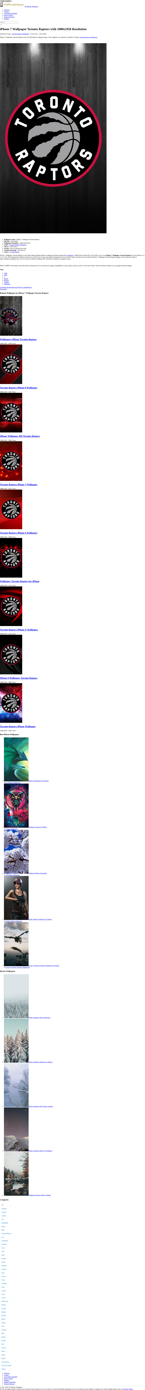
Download (3, 289)
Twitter (2, 287)
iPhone (6, 279)
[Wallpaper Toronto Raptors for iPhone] (11, 577)
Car (2, 1237)
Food (3, 1280)
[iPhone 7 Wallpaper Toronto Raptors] (72, 138)
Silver (3, 1351)
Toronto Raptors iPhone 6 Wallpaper (18, 533)
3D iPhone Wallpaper (31, 6)
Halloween (4, 1301)
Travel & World (6, 1365)
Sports (3, 1358)
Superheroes (5, 1362)
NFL (3, 1326)
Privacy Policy (8, 15)
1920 (5, 275)
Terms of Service (9, 17)
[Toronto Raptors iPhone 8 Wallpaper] (11, 383)
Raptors (6, 280)
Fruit (2, 1287)
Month (3, 1312)
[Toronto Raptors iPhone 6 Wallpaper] (11, 528)
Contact (6, 11)
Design (3, 1258)
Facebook (7, 287)
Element (4, 1266)
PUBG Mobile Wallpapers (14, 921)
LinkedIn (26, 287)
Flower (3, 1276)
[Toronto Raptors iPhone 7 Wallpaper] (11, 480)
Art (2, 1219)
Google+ (20, 287)
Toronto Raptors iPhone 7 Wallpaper (18, 484)
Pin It (30, 287)
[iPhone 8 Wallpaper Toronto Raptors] (11, 674)
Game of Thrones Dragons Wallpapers (18, 967)
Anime (3, 1216)
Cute (2, 1251)
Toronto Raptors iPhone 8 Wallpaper (18, 387)
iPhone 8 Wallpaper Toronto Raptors (18, 678)
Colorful (4, 1244)
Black (3, 1226)
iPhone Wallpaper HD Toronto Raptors (20, 436)
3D (2, 1205)
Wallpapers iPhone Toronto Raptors (18, 339)
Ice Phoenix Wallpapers (13, 782)
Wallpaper (7, 284)
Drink (3, 1262)
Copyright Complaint (10, 13)
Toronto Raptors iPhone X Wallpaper (19, 629)
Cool (3, 1248)
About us (7, 10)
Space (3, 1355)
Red (2, 1344)
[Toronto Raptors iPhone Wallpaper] (11, 722)
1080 (5, 273)
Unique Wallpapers (12, 829)
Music (3, 1319)
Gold (3, 1294)
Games (3, 1290)
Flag (2, 1273)
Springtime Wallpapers (13, 875)
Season (3, 1348)
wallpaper (70, 255)
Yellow (3, 1369)
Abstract (4, 1208)
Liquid (3, 1308)
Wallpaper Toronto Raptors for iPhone (19, 581)
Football (4, 1283)
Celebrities (4, 1241)
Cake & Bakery (6, 1233)
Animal (3, 1212)
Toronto (6, 282)
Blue (2, 1230)
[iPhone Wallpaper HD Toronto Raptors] (11, 432)
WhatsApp (14, 287)
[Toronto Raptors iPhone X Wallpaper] (11, 625)
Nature (3, 1323)
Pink (2, 1333)
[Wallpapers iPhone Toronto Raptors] (11, 335)
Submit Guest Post (9, 1382)
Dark (3, 1255)
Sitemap (6, 19)
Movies (3, 1315)
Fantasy (3, 1269)
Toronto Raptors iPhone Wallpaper (18, 726)
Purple (3, 1337)
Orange (3, 1330)
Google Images (14, 252)
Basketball (4, 1223)
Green (3, 1298)
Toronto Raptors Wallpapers (20, 34)
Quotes (3, 1340)
